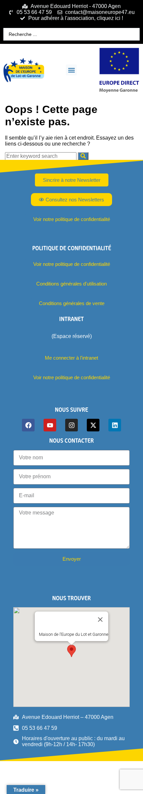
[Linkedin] (114, 425)
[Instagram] (71, 425)
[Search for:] (41, 156)
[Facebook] (28, 425)
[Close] (100, 619)
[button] (71, 69)
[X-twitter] (93, 425)
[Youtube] (50, 425)
